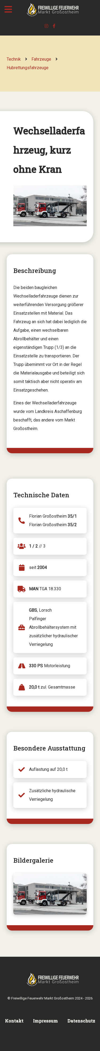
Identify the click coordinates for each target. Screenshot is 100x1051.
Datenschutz (81, 1020)
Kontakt (14, 1020)
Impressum (45, 1020)
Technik (14, 59)
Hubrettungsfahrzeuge (28, 67)
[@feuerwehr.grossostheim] (47, 26)
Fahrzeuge (41, 59)
